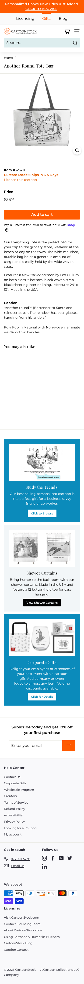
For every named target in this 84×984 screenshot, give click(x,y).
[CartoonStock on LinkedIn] (44, 866)
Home (8, 57)
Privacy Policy (14, 821)
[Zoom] (77, 150)
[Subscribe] (68, 745)
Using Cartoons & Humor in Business (32, 937)
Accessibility (13, 815)
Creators (10, 796)
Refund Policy (14, 809)
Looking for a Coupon (20, 828)
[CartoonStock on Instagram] (44, 858)
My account (12, 834)
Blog (63, 18)
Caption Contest (16, 949)
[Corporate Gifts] (42, 637)
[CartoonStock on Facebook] (52, 858)
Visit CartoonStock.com (21, 917)
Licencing (25, 18)
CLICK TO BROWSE (41, 9)
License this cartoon (20, 180)
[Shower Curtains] (42, 548)
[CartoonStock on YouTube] (61, 858)
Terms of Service (16, 802)
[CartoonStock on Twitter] (69, 858)
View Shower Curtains (42, 602)
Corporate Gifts (15, 783)
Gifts (46, 18)
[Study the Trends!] (42, 462)
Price (8, 191)
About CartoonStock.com (23, 930)
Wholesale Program (19, 789)
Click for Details (42, 696)
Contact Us (12, 777)
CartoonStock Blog (18, 943)
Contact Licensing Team (22, 924)
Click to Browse (42, 513)
